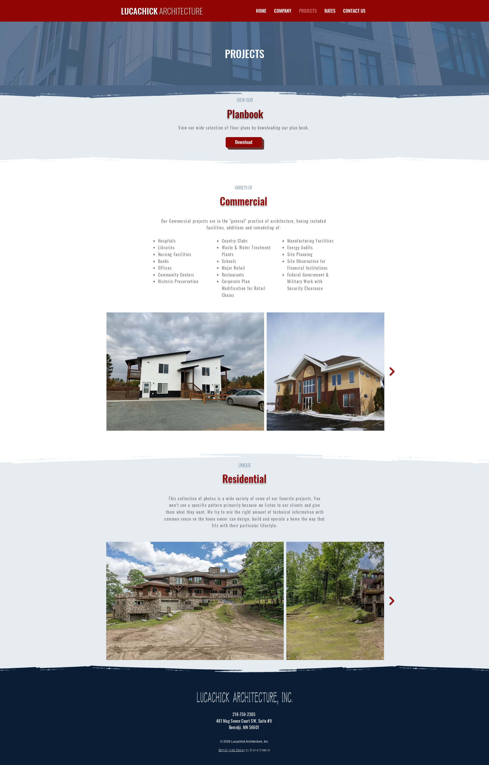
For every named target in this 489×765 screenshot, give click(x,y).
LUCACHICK (162, 11)
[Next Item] (392, 371)
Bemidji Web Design (232, 750)
